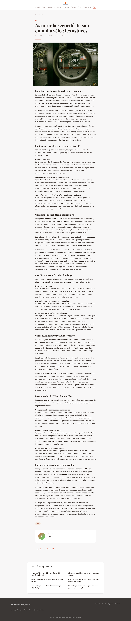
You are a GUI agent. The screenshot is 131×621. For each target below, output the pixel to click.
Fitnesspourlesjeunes (20, 604)
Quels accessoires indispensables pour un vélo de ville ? (47, 580)
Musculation (87, 7)
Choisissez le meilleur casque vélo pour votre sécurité (83, 574)
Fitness (73, 7)
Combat (66, 7)
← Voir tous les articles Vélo (45, 549)
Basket (59, 7)
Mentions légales (107, 604)
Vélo (94, 7)
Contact (117, 604)
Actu (43, 7)
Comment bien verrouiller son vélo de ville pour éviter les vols (45, 574)
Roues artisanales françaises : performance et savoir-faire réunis (83, 580)
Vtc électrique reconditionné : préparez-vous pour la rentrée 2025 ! (83, 587)
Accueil (37, 7)
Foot (79, 7)
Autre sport (50, 7)
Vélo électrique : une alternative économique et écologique (46, 587)
